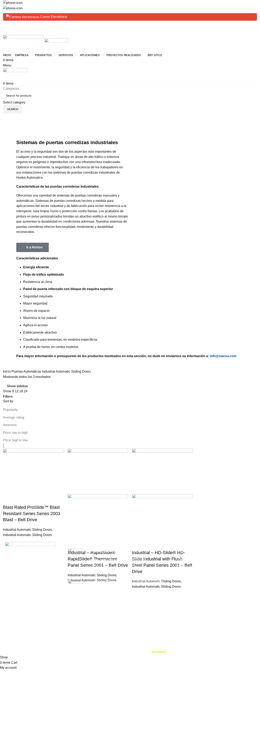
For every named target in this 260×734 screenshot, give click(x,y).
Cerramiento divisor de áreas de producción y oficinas (102, 586)
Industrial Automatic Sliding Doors (27, 529)
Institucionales (230, 589)
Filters (8, 396)
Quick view (8, 499)
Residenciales (230, 573)
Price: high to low (15, 440)
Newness (10, 425)
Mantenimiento (187, 566)
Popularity (10, 409)
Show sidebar (17, 386)
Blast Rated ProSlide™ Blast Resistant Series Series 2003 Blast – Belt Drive (31, 513)
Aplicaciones (142, 573)
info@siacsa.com (223, 356)
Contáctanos (142, 596)
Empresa (139, 558)
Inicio (7, 371)
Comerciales (229, 551)
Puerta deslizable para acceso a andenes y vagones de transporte (102, 555)
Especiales (228, 581)
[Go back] (8, 118)
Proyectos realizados (148, 581)
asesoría (182, 573)
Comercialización (189, 551)
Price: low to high (15, 432)
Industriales (228, 558)
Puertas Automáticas (27, 371)
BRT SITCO (142, 589)
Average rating (13, 417)
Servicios (139, 566)
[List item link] (32, 591)
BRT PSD (227, 566)
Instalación (184, 558)
